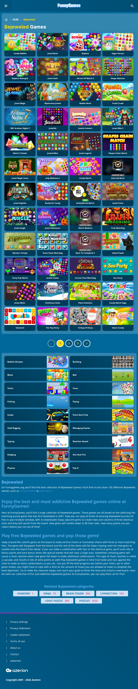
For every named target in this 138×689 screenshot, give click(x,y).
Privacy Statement (20, 628)
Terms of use (17, 641)
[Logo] (69, 6)
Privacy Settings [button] (19, 621)
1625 (95, 600)
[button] (132, 6)
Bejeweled (29, 19)
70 (54, 593)
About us (15, 647)
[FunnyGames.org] (6, 19)
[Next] (86, 343)
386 (88, 593)
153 (121, 593)
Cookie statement (20, 634)
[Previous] (51, 343)
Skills (16, 19)
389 (67, 600)
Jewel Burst (45, 490)
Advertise (15, 660)
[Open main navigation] (6, 6)
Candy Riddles (28, 490)
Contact (14, 654)
